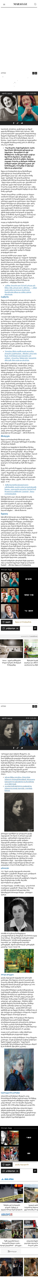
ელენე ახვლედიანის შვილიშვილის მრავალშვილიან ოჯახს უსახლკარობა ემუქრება (28, 1153)
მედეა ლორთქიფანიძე (23, 622)
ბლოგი (3, 73)
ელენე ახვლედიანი (22, 1164)
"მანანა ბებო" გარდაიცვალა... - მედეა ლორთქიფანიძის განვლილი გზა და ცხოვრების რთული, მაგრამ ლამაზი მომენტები (28, 610)
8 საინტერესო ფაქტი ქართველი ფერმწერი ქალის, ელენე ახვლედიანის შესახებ (28, 1137)
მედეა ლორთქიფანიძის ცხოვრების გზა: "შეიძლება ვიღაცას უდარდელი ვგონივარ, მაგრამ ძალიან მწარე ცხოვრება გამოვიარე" (28, 579)
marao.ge (9, 93)
